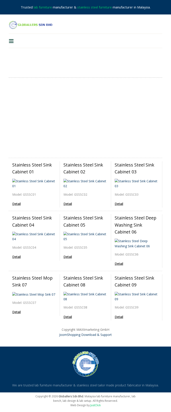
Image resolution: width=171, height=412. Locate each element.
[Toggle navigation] (11, 41)
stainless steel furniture (94, 7)
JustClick (95, 405)
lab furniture (43, 7)
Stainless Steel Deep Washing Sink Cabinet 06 (135, 225)
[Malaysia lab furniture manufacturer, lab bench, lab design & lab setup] (30, 25)
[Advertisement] (85, 118)
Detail (16, 204)
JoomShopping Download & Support (85, 335)
